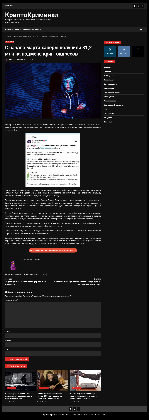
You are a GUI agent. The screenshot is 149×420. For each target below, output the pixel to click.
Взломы (107, 67)
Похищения (109, 96)
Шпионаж (108, 122)
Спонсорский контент (113, 105)
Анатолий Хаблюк (15, 60)
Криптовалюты (110, 84)
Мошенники (10, 41)
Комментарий (12, 300)
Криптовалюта (16, 274)
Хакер (43, 274)
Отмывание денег (112, 92)
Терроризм (109, 113)
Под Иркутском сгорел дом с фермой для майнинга (25, 282)
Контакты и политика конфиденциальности (23, 29)
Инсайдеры (109, 75)
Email (8, 340)
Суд (105, 109)
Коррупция (108, 80)
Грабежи (107, 71)
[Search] (141, 29)
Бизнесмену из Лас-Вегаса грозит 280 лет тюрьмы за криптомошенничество (52, 380)
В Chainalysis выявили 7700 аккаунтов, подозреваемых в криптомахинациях (20, 380)
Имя (7, 331)
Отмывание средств (31, 274)
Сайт (7, 349)
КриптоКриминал (32, 15)
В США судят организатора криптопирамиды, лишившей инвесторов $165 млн (85, 380)
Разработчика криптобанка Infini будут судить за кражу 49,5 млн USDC (77, 282)
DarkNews (88, 414)
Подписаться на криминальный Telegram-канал (54, 250)
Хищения (108, 117)
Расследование (110, 101)
